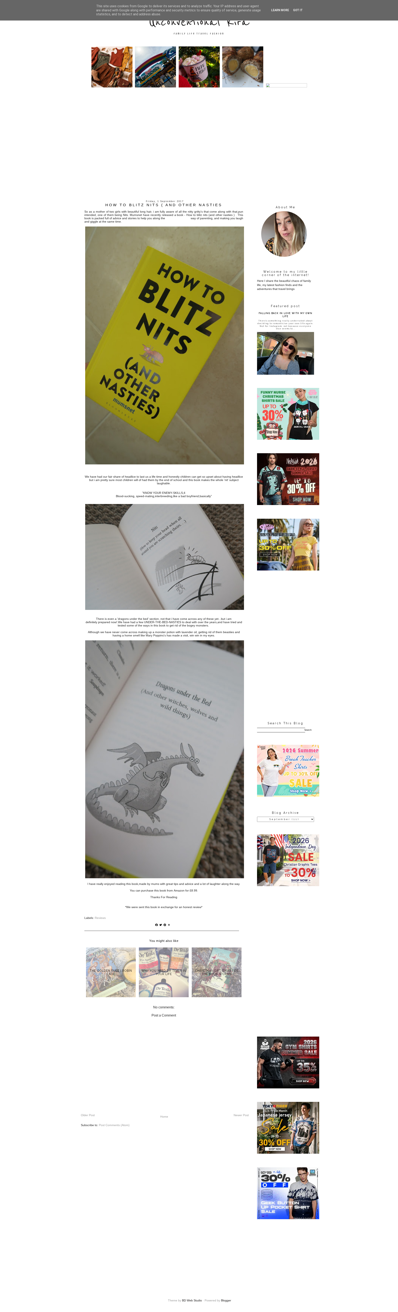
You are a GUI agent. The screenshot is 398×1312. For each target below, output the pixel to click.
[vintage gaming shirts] (288, 504)
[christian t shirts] (288, 885)
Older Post (88, 1115)
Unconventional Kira (199, 22)
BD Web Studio (192, 1300)
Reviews (100, 917)
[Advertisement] (199, 167)
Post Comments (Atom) (114, 1125)
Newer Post (241, 1115)
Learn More (280, 10)
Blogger (226, 1300)
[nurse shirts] (288, 438)
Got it (298, 10)
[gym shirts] (288, 1087)
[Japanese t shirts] (288, 1152)
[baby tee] (288, 569)
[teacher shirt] (288, 795)
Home (164, 1116)
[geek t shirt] (288, 1218)
